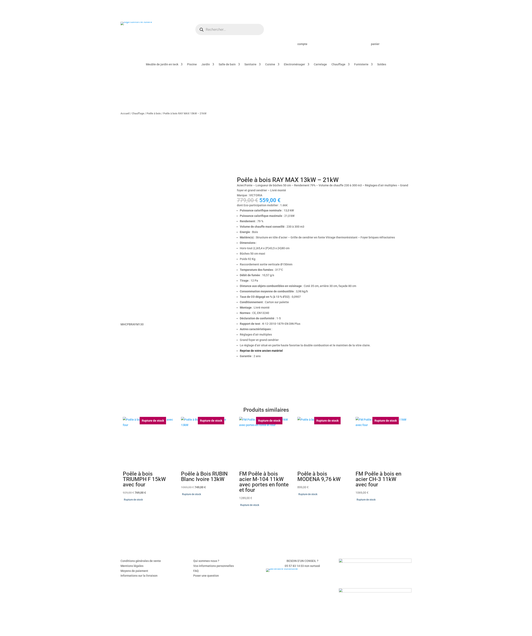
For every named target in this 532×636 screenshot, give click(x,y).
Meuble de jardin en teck (162, 64)
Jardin (205, 64)
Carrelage (320, 64)
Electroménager (294, 64)
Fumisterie (361, 64)
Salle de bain (227, 64)
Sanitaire (250, 64)
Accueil (125, 113)
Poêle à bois (154, 113)
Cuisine (270, 64)
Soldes (381, 64)
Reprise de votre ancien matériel (261, 350)
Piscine (192, 64)
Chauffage (338, 64)
